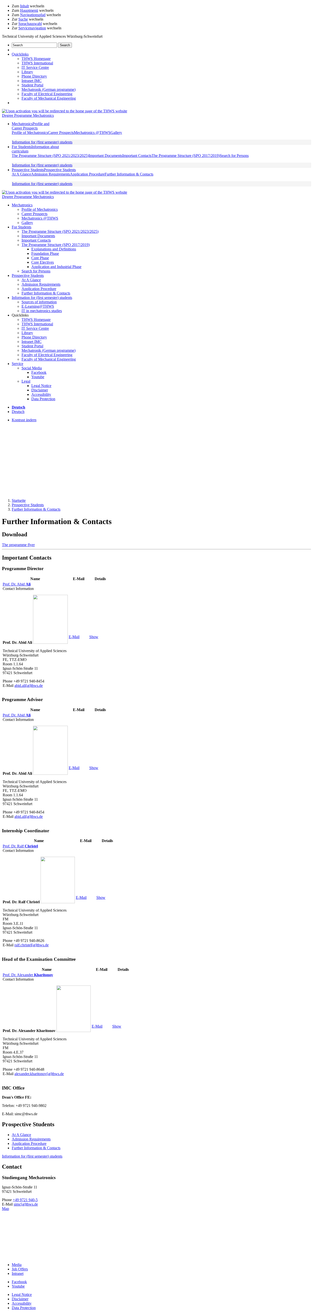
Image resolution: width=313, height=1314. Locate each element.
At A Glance (21, 174)
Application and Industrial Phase (56, 267)
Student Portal (32, 85)
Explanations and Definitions (53, 249)
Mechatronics (30, 126)
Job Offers (20, 1269)
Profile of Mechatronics (30, 132)
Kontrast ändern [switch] (24, 420)
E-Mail (74, 637)
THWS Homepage (36, 59)
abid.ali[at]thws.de (28, 685)
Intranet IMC (32, 81)
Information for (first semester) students (42, 142)
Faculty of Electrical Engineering (47, 94)
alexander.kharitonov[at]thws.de (39, 1074)
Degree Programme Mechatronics (28, 115)
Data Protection (43, 399)
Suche (23, 19)
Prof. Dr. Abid (17, 584)
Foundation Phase (45, 253)
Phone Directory (34, 76)
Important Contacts (137, 155)
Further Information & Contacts (129, 174)
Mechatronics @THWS (92, 132)
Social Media (32, 368)
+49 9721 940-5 (25, 1200)
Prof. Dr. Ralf (20, 846)
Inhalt (24, 6)
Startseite (19, 500)
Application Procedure (87, 174)
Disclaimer (39, 390)
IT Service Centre (35, 67)
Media (17, 1265)
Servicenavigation (32, 28)
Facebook (38, 372)
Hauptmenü (29, 10)
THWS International (37, 63)
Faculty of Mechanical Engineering (49, 98)
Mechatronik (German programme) (49, 89)
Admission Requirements (50, 174)
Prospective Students (44, 170)
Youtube (37, 377)
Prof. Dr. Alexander (28, 975)
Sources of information (39, 302)
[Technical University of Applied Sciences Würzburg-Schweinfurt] (64, 111)
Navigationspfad (32, 15)
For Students (21, 227)
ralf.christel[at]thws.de (31, 945)
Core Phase (40, 258)
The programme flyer (18, 545)
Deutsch (18, 412)
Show (93, 637)
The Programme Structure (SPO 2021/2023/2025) (50, 155)
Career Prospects (61, 132)
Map (5, 1209)
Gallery (116, 132)
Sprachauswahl (30, 24)
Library (27, 72)
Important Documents (105, 155)
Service (17, 364)
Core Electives (42, 262)
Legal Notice (41, 386)
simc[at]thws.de (26, 1204)
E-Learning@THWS (38, 306)
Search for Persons (234, 155)
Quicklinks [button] (20, 54)
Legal (26, 381)
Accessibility (41, 394)
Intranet (17, 1273)
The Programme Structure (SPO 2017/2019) (186, 155)
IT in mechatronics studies (42, 311)
